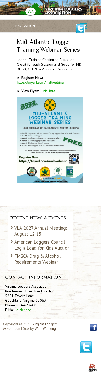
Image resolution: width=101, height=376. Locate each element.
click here (23, 309)
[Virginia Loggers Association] (49, 10)
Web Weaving (45, 328)
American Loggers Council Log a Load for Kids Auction (42, 245)
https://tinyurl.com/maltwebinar (41, 82)
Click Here (47, 91)
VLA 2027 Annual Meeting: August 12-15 (40, 231)
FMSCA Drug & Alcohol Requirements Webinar (37, 259)
